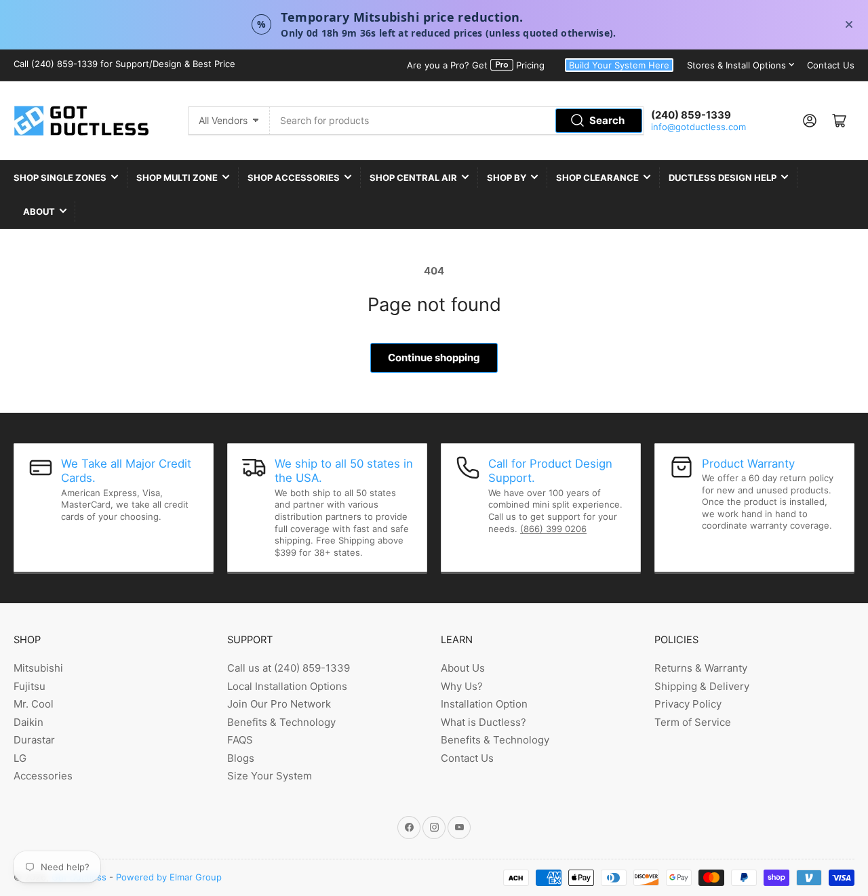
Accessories (43, 775)
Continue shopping (434, 357)
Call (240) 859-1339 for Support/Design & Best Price (124, 63)
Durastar (34, 739)
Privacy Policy (688, 703)
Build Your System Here (619, 65)
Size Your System (269, 775)
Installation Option (484, 703)
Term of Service (692, 722)
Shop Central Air (413, 177)
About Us (463, 667)
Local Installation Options (287, 686)
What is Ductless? (483, 722)
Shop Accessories (294, 177)
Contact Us (830, 65)
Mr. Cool (34, 703)
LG (20, 758)
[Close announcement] (849, 24)
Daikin (28, 722)
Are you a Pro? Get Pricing (476, 65)
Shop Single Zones (60, 177)
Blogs (240, 758)
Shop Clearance (597, 177)
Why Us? (462, 686)
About (39, 211)
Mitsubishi (38, 667)
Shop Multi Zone (177, 177)
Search (607, 120)
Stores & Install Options (736, 65)
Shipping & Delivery (701, 686)
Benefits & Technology (281, 722)
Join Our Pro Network (279, 703)
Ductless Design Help (722, 177)
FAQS (240, 739)
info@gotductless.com (698, 126)
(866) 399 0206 (553, 528)
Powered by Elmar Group (169, 877)
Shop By (506, 177)
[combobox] (457, 120)
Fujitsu (29, 686)
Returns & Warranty (700, 667)
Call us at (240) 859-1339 (288, 667)
